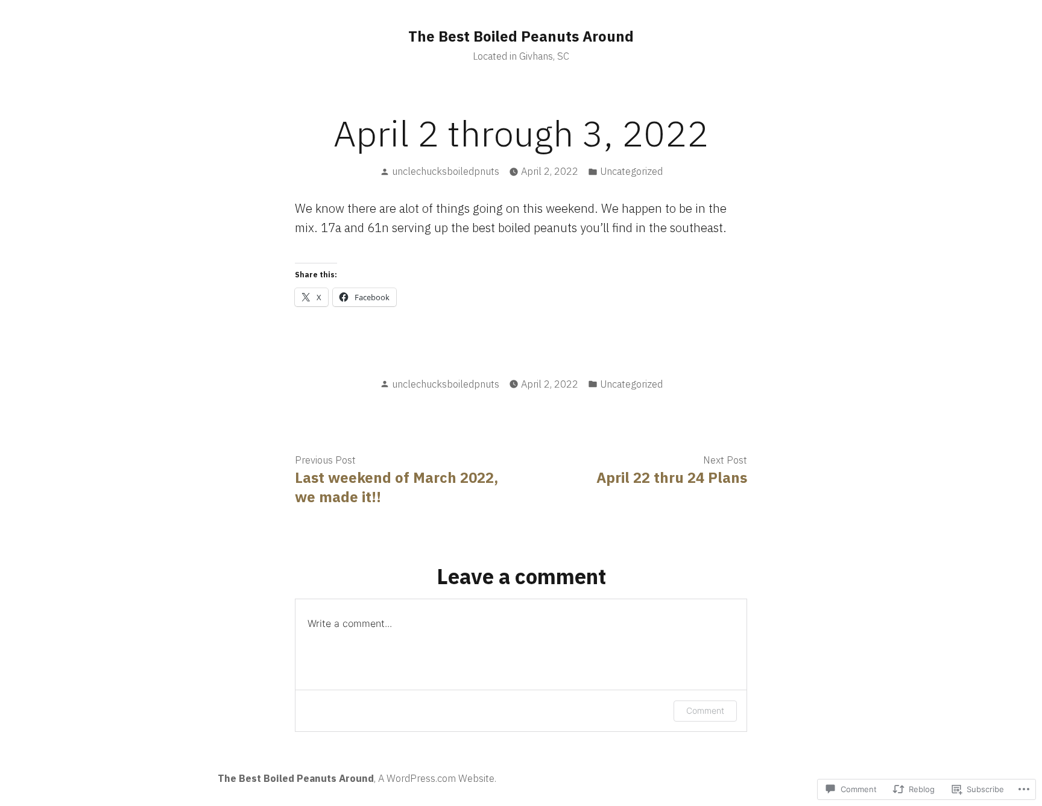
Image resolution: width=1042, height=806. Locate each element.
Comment (705, 710)
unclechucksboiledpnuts (445, 171)
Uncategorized (631, 171)
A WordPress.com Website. (437, 778)
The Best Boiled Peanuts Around (521, 36)
